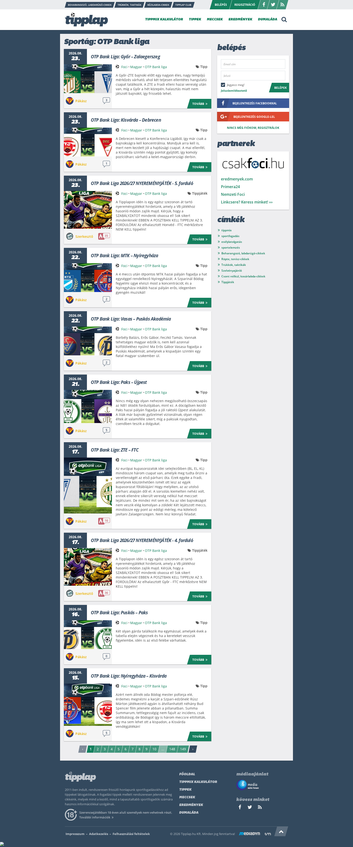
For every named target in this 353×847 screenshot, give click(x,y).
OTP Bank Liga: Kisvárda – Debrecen (126, 120)
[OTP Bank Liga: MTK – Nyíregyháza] (88, 277)
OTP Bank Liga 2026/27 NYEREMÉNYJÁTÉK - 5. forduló (142, 183)
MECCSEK (215, 19)
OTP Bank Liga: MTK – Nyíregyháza (124, 255)
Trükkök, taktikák (233, 265)
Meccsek (187, 797)
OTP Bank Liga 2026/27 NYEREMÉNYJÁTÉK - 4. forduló (142, 540)
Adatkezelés (98, 834)
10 (154, 749)
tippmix (226, 230)
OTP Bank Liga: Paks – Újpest (119, 382)
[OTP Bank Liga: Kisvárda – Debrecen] (88, 142)
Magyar (136, 67)
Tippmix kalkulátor (198, 782)
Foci (124, 67)
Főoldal (187, 774)
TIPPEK (195, 19)
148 (172, 749)
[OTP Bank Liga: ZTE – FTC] (88, 485)
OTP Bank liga (156, 67)
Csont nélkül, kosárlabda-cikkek (243, 276)
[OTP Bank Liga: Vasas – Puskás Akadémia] (88, 341)
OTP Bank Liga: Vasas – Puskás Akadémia (131, 319)
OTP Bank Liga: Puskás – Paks (119, 612)
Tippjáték (199, 193)
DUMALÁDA (267, 19)
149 (183, 749)
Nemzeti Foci (233, 194)
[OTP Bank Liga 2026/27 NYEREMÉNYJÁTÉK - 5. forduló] (88, 210)
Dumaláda (188, 813)
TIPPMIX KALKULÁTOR (164, 19)
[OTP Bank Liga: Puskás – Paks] (88, 634)
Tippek (185, 790)
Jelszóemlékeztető (234, 91)
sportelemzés (230, 247)
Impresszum (75, 834)
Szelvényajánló (231, 270)
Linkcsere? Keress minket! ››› (247, 202)
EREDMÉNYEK (240, 19)
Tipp (203, 66)
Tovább (198, 104)
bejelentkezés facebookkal (254, 103)
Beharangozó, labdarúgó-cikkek (243, 253)
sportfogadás (230, 236)
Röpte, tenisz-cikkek (235, 259)
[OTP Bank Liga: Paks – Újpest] (88, 406)
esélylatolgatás (231, 242)
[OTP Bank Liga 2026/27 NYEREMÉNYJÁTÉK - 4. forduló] (88, 567)
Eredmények (191, 805)
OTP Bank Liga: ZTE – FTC (115, 450)
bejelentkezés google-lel (254, 117)
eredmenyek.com (237, 179)
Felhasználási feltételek (131, 834)
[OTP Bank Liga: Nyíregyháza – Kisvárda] (88, 705)
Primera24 (230, 186)
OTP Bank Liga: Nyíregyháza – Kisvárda (128, 676)
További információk (94, 817)
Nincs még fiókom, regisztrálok (253, 128)
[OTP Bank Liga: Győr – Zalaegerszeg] (88, 78)
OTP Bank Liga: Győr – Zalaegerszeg (125, 57)
